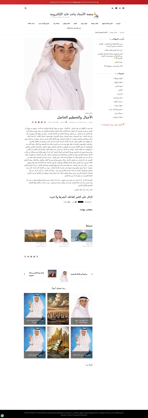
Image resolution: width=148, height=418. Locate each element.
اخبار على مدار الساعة (112, 124)
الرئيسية (118, 23)
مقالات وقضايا (94, 23)
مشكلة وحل (56, 23)
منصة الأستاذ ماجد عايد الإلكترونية (71, 14)
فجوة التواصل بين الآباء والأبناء (61, 243)
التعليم (75, 23)
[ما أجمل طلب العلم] (35, 236)
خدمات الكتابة (31, 23)
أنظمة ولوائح (66, 23)
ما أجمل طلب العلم (41, 243)
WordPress (83, 415)
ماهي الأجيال (89, 243)
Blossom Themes (66, 415)
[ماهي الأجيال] (81, 236)
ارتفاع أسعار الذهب (58, 355)
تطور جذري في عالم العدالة (81, 355)
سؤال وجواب (84, 23)
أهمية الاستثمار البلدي (35, 355)
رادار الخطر (118, 62)
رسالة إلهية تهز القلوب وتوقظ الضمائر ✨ (81, 321)
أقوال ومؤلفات (117, 78)
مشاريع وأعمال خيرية (44, 23)
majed (90, 122)
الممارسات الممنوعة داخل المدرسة (34, 321)
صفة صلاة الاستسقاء (58, 321)
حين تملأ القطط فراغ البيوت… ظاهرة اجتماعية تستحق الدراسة (110, 45)
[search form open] (25, 8)
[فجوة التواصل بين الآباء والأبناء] (58, 236)
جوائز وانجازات (117, 98)
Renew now (76, 2)
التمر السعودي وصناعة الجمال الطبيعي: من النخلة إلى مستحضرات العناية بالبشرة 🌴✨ (110, 56)
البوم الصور (118, 86)
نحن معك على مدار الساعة (74, 28)
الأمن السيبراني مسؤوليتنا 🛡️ (113, 66)
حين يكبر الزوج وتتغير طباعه (113, 50)
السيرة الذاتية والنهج (107, 23)
